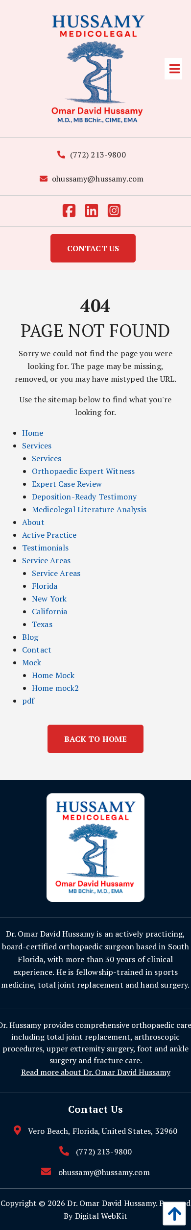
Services (36, 445)
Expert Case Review (67, 483)
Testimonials (45, 547)
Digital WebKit (101, 1215)
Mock (32, 662)
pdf (28, 700)
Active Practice (49, 534)
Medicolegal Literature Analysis (89, 509)
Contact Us (93, 248)
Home (33, 432)
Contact (36, 649)
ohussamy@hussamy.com (96, 178)
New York (49, 598)
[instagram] (118, 211)
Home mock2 (55, 687)
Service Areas (46, 560)
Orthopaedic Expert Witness (83, 471)
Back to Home (95, 738)
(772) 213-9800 (96, 154)
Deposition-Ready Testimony (84, 496)
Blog (30, 636)
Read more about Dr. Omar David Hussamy (95, 1072)
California (50, 611)
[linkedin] (95, 211)
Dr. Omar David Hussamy (111, 1203)
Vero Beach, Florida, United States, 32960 (103, 1130)
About (33, 522)
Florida (44, 585)
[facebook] (73, 211)
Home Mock (53, 675)
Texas (42, 624)
